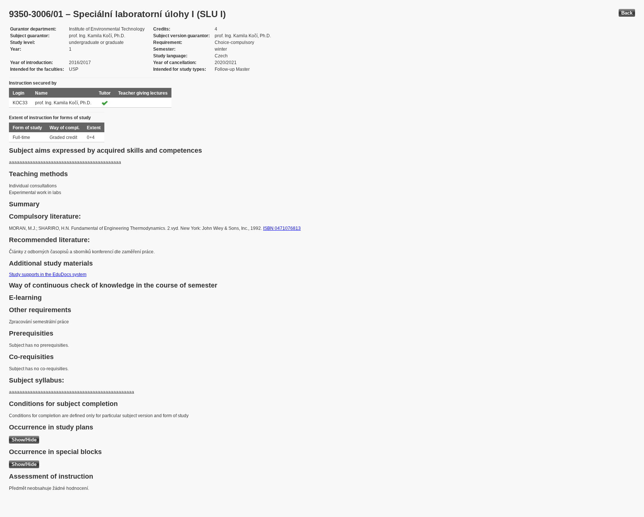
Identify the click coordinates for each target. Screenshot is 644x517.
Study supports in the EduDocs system (47, 274)
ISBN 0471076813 (282, 228)
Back (626, 13)
